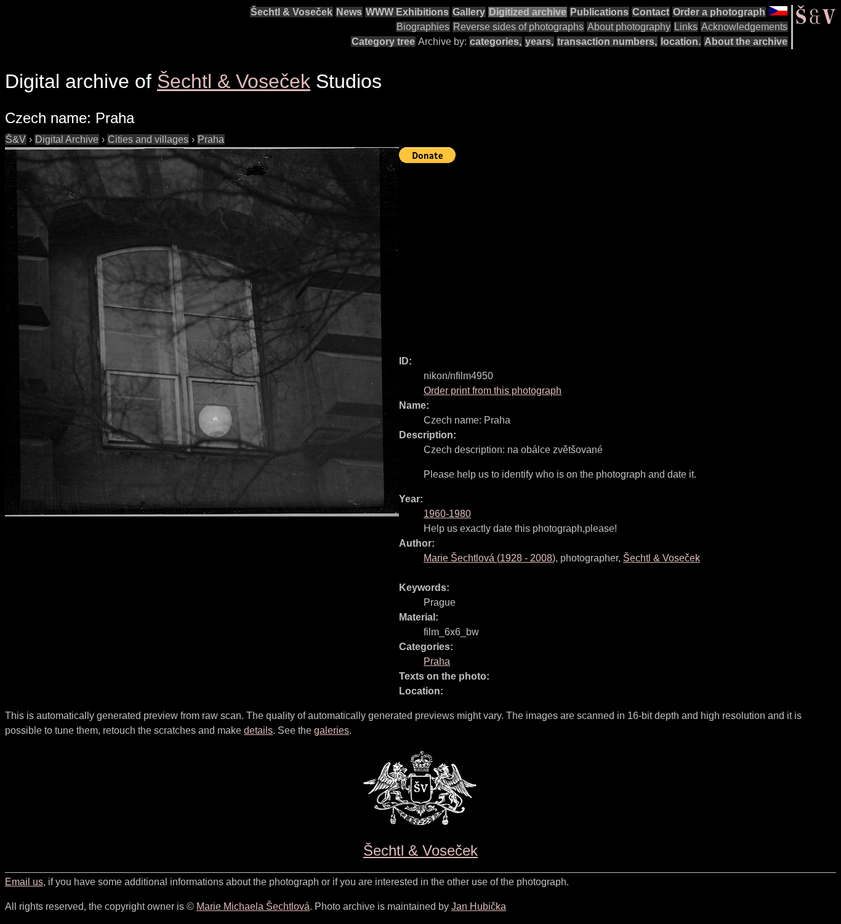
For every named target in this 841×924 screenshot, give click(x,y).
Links (686, 27)
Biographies (422, 27)
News (349, 12)
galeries (331, 730)
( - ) (489, 558)
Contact (650, 12)
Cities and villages (148, 139)
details (258, 730)
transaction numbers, (607, 41)
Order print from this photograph (492, 390)
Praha (211, 139)
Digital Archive (67, 139)
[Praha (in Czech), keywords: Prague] (202, 331)
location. (681, 41)
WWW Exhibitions (407, 12)
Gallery (469, 12)
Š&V (16, 139)
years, (539, 41)
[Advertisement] (620, 253)
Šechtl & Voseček (291, 12)
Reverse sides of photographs (518, 27)
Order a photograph (719, 12)
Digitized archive (527, 12)
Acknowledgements (744, 27)
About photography (628, 27)
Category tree (383, 41)
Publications (599, 12)
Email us (24, 882)
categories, (495, 41)
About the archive (745, 41)
